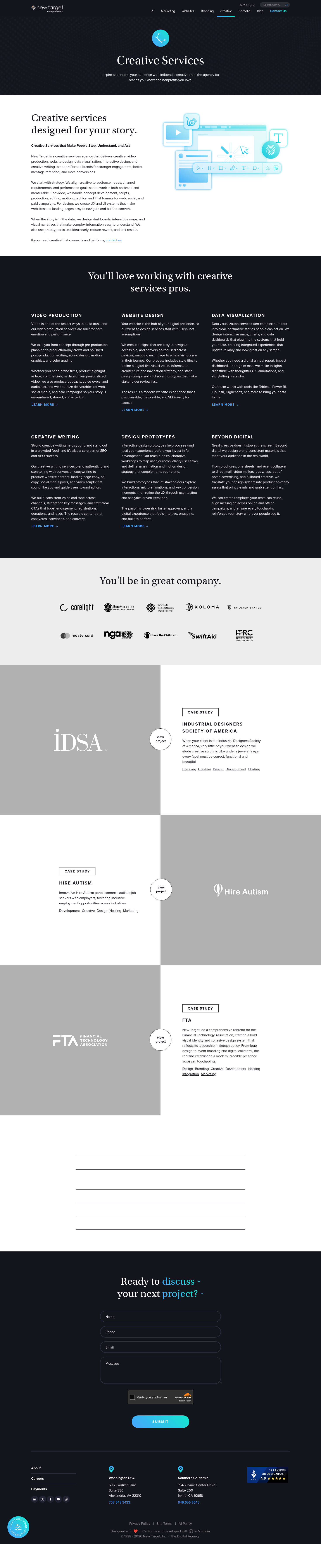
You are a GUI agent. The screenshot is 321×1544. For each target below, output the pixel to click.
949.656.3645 (188, 1502)
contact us (114, 240)
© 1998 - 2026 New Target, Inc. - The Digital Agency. (160, 1536)
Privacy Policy (139, 1523)
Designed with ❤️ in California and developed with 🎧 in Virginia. (160, 1531)
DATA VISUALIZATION (238, 315)
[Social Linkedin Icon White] (34, 1499)
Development (236, 769)
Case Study (200, 712)
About (36, 1468)
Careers (37, 1478)
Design (218, 769)
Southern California (193, 1477)
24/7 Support (247, 5)
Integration (190, 1073)
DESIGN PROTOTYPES (148, 437)
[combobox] (275, 4)
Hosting (254, 769)
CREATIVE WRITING (55, 437)
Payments (39, 1489)
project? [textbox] (180, 1294)
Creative (204, 769)
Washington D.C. (122, 1477)
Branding (189, 769)
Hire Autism (75, 883)
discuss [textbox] (178, 1281)
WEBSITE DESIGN (142, 315)
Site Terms (164, 1523)
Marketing (130, 910)
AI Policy (185, 1523)
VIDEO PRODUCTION (56, 315)
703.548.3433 (119, 1502)
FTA (187, 1020)
